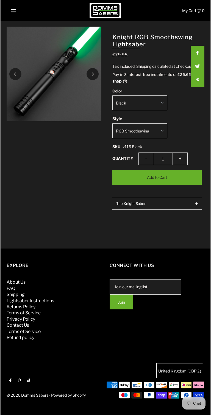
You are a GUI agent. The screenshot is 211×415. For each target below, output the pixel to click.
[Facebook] (10, 381)
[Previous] (15, 74)
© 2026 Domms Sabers (27, 395)
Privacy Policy (21, 319)
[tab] (157, 204)
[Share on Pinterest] (197, 80)
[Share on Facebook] (197, 53)
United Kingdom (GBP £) (179, 371)
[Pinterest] (19, 381)
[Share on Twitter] (197, 66)
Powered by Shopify (68, 395)
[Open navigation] (23, 10)
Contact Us (18, 325)
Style (117, 118)
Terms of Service (24, 312)
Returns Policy (21, 306)
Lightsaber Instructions (30, 300)
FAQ (11, 288)
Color (117, 91)
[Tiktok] (28, 381)
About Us (16, 282)
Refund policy (20, 337)
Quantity (122, 158)
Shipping (143, 66)
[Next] (93, 74)
